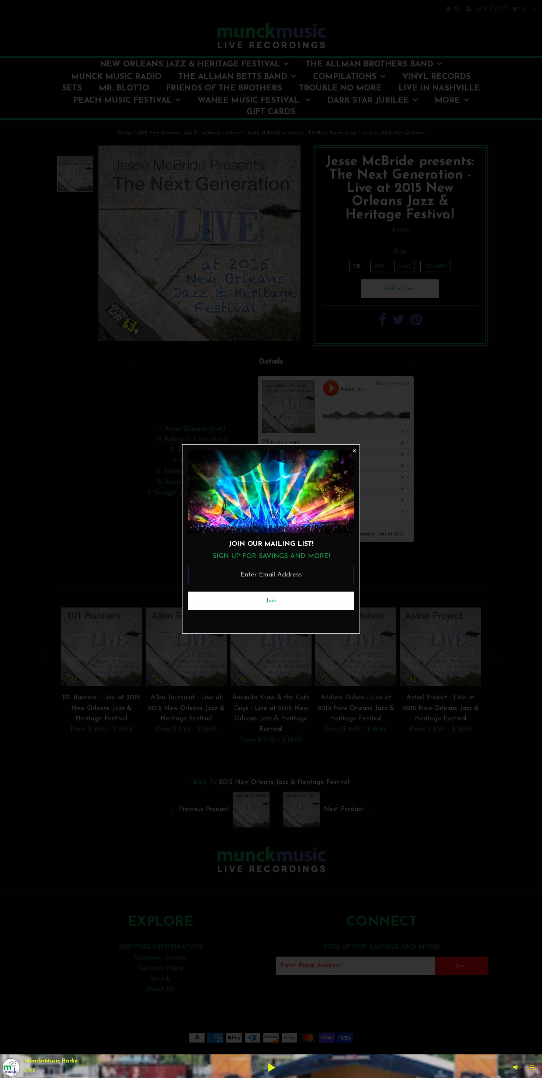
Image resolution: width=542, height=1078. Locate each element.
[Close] (353, 450)
